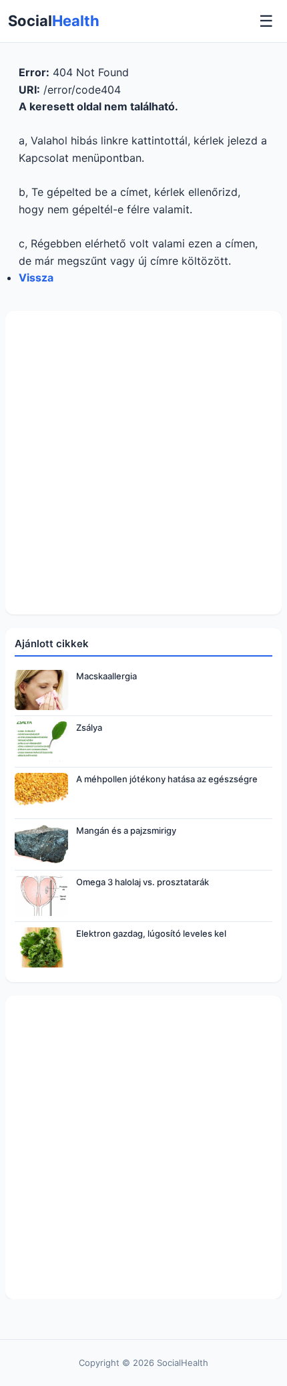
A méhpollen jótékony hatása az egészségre (167, 779)
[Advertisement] (143, 462)
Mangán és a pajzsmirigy (126, 830)
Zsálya (89, 727)
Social (53, 20)
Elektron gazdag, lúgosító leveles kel (151, 933)
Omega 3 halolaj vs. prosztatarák (142, 882)
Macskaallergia (106, 676)
